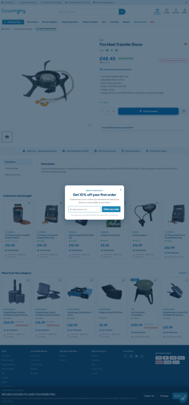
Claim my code (111, 209)
